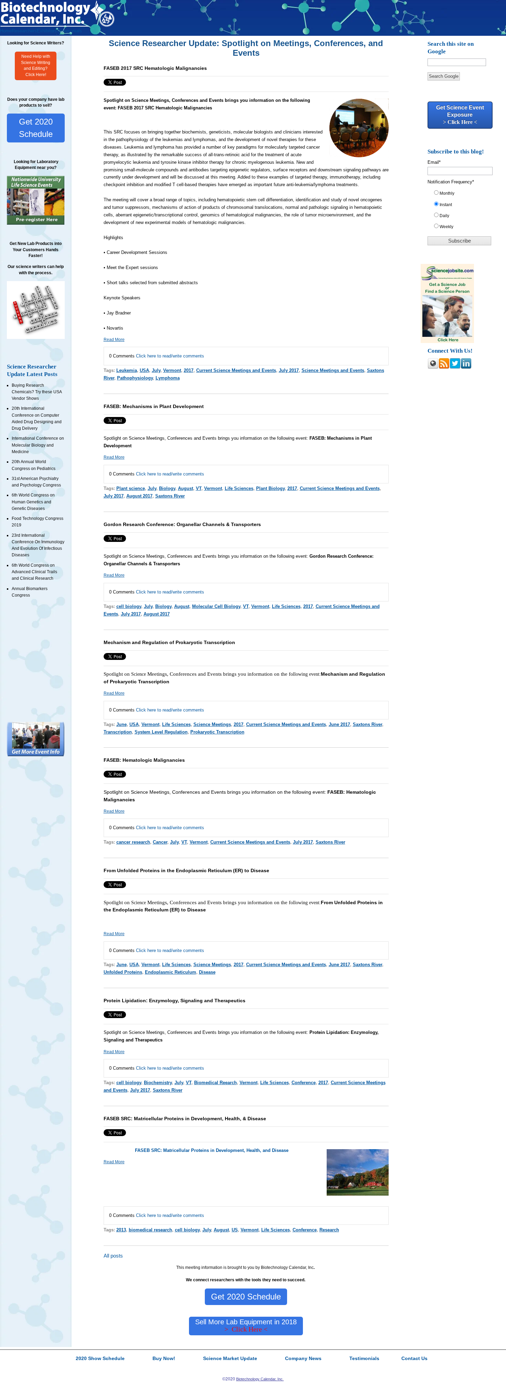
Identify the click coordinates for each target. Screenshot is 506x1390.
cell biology (128, 606)
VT (198, 488)
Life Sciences (239, 488)
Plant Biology (270, 488)
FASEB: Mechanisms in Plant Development (154, 406)
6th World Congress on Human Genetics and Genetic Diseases (33, 502)
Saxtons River (170, 496)
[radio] (462, 194)
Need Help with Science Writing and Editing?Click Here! (35, 65)
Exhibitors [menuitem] (47, 30)
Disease (207, 972)
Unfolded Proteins (123, 972)
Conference (304, 1082)
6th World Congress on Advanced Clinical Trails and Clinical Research (34, 572)
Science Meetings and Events (333, 370)
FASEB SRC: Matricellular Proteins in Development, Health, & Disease (185, 1118)
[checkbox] (462, 211)
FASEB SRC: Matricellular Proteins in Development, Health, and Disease (211, 1150)
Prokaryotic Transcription (217, 732)
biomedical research (150, 1229)
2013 (121, 1229)
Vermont (172, 370)
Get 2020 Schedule (36, 128)
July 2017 (289, 370)
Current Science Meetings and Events (236, 370)
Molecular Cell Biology (216, 606)
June (121, 724)
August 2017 (139, 496)
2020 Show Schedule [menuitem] (100, 1359)
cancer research (133, 842)
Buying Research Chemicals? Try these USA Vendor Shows (37, 392)
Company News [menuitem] (303, 1359)
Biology (167, 488)
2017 (188, 370)
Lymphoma (168, 378)
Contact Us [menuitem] (414, 1359)
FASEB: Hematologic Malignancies (144, 760)
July (156, 370)
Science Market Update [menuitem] (230, 1359)
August (185, 488)
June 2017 (339, 724)
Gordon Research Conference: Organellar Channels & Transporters (182, 524)
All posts (113, 1256)
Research (329, 1229)
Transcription (118, 732)
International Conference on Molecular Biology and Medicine (38, 445)
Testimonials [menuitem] (69, 30)
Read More (114, 339)
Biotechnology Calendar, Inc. (260, 1379)
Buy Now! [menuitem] (163, 1359)
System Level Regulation (161, 732)
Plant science (130, 488)
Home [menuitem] (6, 30)
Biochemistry (158, 1082)
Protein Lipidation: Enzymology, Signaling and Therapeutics (174, 1000)
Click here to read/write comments (170, 356)
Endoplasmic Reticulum (170, 972)
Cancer (160, 842)
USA (144, 370)
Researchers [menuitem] (24, 30)
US (235, 1229)
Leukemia (126, 370)
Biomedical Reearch (215, 1082)
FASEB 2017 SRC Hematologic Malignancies (155, 68)
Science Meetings (212, 724)
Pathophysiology (135, 378)
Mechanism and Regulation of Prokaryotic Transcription (169, 642)
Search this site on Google (451, 48)
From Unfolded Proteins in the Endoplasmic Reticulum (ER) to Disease (186, 870)
